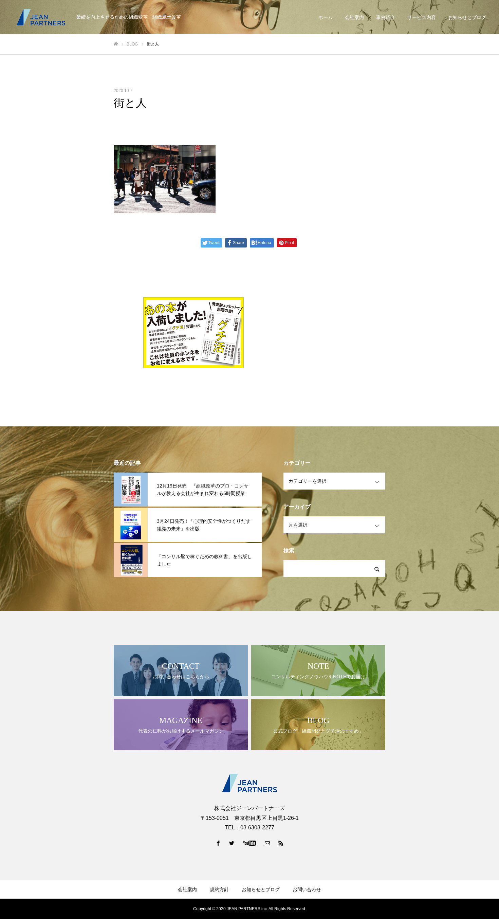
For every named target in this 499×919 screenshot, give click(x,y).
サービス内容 (421, 17)
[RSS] (281, 843)
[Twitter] (231, 843)
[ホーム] (116, 44)
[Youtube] (249, 843)
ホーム (325, 17)
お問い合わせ (307, 889)
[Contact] (267, 843)
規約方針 (219, 889)
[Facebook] (218, 843)
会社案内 (354, 17)
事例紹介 (385, 17)
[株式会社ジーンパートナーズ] (41, 17)
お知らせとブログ (467, 17)
